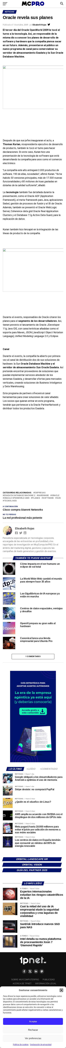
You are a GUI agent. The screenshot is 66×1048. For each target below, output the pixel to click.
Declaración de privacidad (40, 1045)
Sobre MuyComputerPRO (25, 979)
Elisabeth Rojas (39, 25)
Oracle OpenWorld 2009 (16, 498)
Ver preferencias (33, 1038)
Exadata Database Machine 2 (19, 495)
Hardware (43, 495)
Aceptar (33, 1021)
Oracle (55, 495)
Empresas (40, 493)
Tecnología (10, 501)
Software (48, 498)
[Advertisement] (33, 456)
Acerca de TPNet (22, 983)
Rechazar (33, 1030)
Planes (36, 498)
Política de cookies (21, 1045)
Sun (58, 498)
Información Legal (45, 983)
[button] (61, 990)
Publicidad (49, 979)
